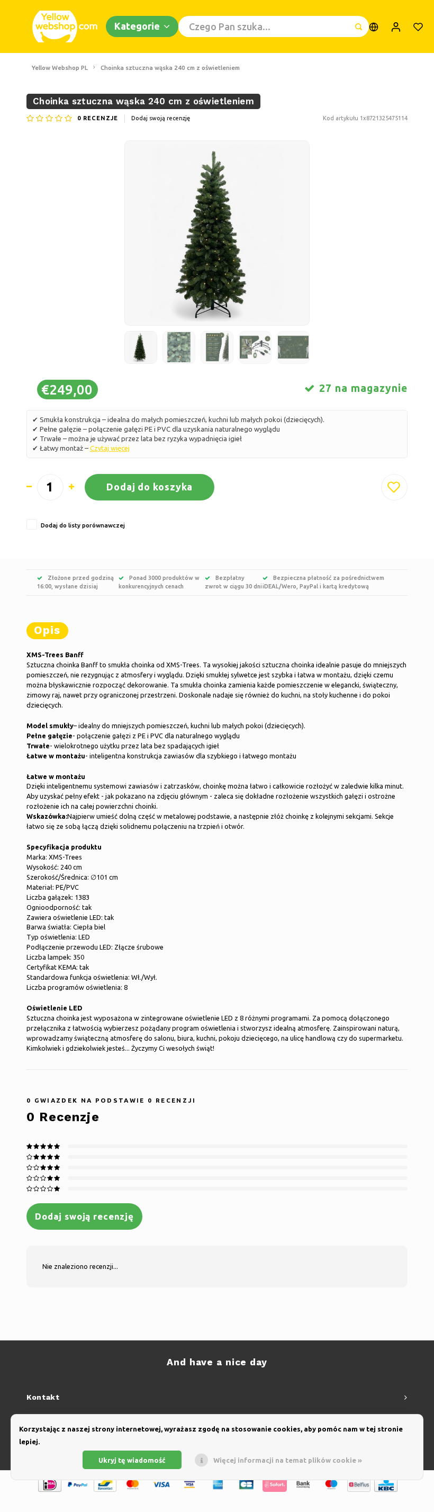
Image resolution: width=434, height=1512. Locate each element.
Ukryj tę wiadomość (132, 1460)
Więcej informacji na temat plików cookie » (287, 1460)
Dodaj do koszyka (149, 486)
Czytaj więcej (110, 448)
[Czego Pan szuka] (358, 26)
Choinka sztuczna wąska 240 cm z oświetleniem (170, 67)
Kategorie (137, 26)
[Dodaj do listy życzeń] (394, 487)
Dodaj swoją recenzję (160, 118)
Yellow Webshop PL (60, 67)
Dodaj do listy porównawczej (83, 525)
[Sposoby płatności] (48, 1483)
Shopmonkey (258, 1502)
